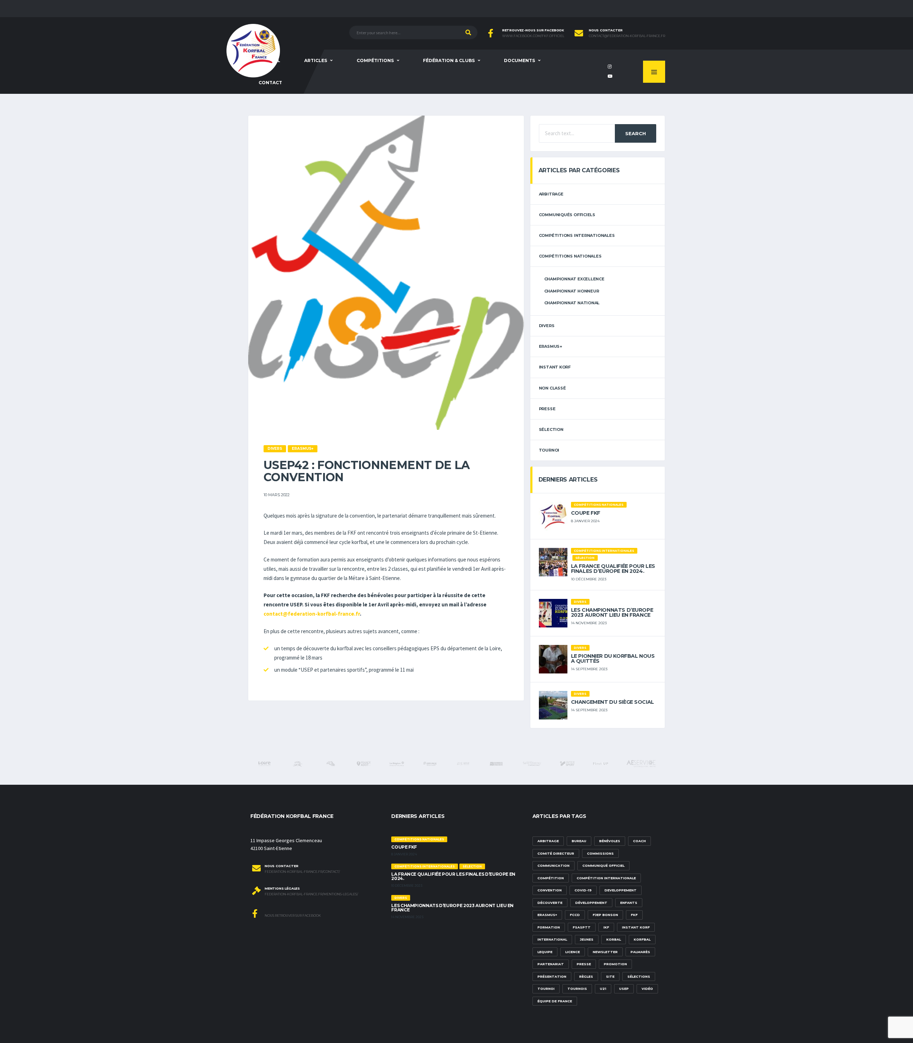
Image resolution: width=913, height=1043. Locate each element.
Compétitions (375, 60)
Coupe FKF (585, 513)
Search (635, 133)
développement (591, 903)
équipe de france (554, 1001)
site (610, 976)
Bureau (579, 841)
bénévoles (609, 841)
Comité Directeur (555, 853)
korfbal (642, 939)
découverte (549, 903)
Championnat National (572, 302)
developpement (621, 890)
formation (548, 927)
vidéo (647, 989)
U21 (603, 989)
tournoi (549, 450)
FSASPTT (582, 927)
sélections (638, 976)
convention (549, 890)
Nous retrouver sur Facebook (292, 915)
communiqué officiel (603, 866)
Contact (270, 82)
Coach (639, 841)
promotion (615, 964)
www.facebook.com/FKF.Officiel (533, 36)
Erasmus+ (547, 915)
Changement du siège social (612, 702)
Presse (547, 408)
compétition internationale (606, 878)
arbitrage (551, 194)
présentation (551, 976)
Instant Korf (555, 367)
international (552, 939)
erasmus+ (550, 346)
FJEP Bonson (605, 915)
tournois (577, 989)
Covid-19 (583, 890)
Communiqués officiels (567, 214)
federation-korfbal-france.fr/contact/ (302, 872)
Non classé (552, 388)
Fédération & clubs (449, 60)
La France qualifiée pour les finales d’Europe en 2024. (613, 568)
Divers (547, 325)
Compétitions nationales (570, 256)
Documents (519, 60)
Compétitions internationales (577, 235)
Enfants (628, 903)
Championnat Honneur (571, 291)
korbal (613, 939)
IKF (606, 927)
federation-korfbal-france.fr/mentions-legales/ (311, 894)
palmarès (640, 952)
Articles (315, 60)
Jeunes (586, 939)
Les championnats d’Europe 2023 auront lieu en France (612, 612)
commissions (600, 853)
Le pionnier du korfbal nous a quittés (613, 658)
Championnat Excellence (574, 278)
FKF (634, 915)
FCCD (575, 915)
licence (572, 952)
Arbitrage (548, 841)
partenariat (550, 964)
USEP (624, 989)
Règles (586, 976)
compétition (550, 878)
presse (584, 964)
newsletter (605, 952)
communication (553, 866)
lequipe (544, 952)
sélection (551, 429)
